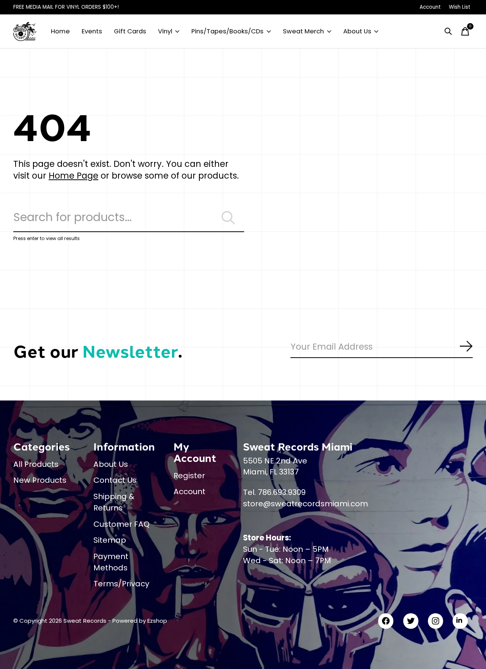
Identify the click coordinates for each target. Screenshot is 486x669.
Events (92, 31)
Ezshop (157, 621)
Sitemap (109, 540)
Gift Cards (130, 31)
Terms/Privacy (121, 583)
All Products (35, 464)
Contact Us (115, 480)
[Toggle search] (448, 31)
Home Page (73, 176)
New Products (39, 480)
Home (60, 31)
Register (189, 475)
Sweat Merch (303, 31)
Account (189, 491)
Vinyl (165, 31)
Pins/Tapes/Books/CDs (227, 31)
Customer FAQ (121, 524)
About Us (357, 31)
